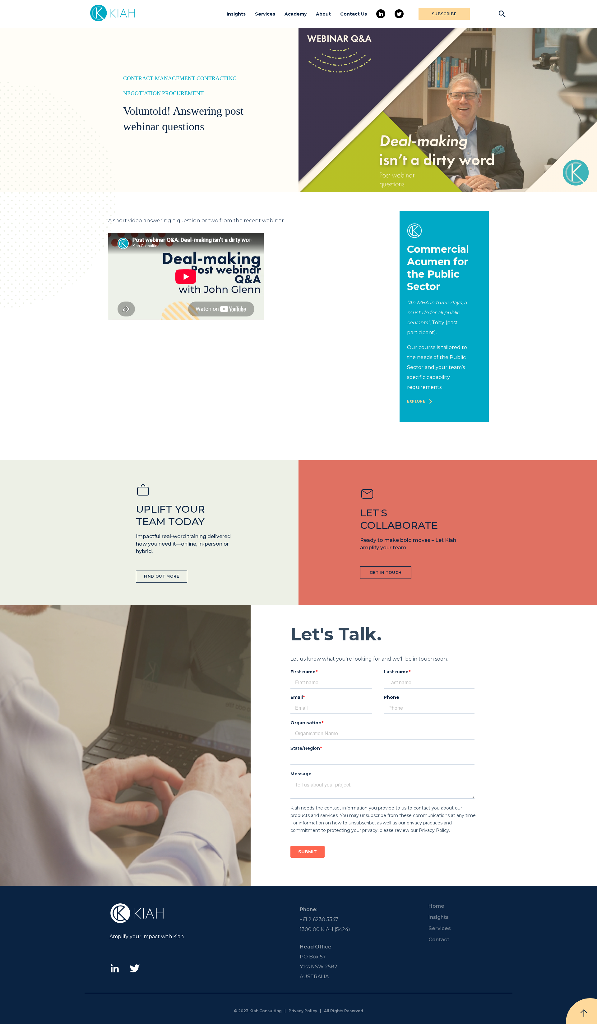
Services (265, 14)
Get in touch (386, 572)
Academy (296, 14)
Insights (236, 14)
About (323, 14)
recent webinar (264, 221)
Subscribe (444, 14)
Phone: (308, 909)
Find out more (161, 576)
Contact (438, 940)
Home (436, 906)
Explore (416, 401)
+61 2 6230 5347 (319, 919)
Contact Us (353, 14)
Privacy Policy (303, 1010)
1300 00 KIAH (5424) (325, 929)
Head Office (315, 947)
